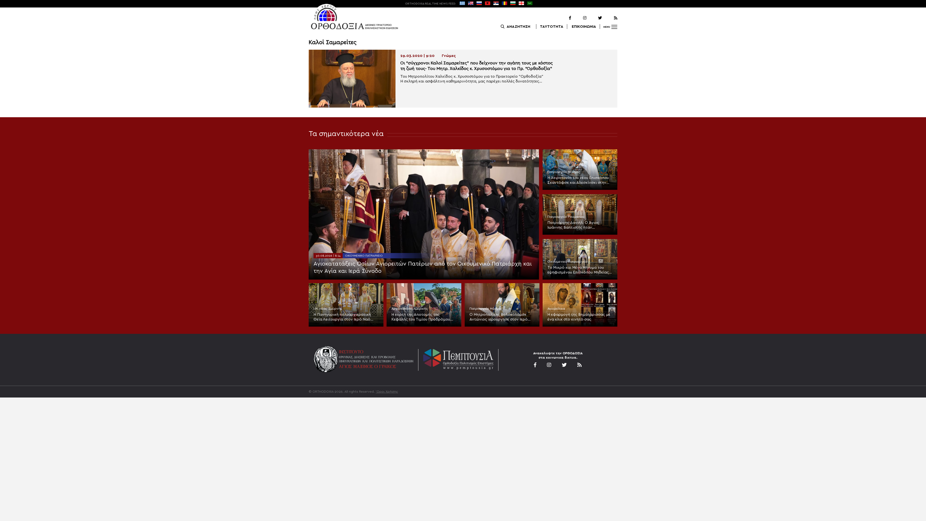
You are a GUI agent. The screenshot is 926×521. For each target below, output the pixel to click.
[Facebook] (564, 18)
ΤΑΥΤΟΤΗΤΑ (551, 26)
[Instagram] (579, 18)
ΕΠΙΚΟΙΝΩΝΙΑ (584, 26)
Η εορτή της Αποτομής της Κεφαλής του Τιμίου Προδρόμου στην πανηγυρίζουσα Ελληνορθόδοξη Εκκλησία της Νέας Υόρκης (423, 317)
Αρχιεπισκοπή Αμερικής (409, 308)
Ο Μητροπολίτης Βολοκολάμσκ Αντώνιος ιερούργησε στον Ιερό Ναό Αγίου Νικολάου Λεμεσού (499, 317)
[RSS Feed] (610, 18)
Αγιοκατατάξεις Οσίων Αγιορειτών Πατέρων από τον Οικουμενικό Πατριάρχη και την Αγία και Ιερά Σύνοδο (422, 267)
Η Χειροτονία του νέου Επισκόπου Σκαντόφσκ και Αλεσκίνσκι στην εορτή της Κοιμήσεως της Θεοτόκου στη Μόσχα (578, 180)
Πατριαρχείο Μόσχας (563, 172)
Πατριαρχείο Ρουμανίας (566, 217)
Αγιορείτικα (556, 308)
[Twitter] (594, 18)
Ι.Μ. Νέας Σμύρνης (327, 308)
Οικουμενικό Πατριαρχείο (364, 255)
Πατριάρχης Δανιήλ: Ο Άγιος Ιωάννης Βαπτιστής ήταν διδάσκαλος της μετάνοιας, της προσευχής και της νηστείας (576, 225)
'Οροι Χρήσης (387, 391)
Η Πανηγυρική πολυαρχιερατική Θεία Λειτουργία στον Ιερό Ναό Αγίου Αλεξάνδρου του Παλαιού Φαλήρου (342, 317)
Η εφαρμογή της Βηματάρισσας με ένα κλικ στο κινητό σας (578, 317)
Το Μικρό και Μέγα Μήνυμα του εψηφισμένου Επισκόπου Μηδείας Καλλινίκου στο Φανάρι (578, 270)
